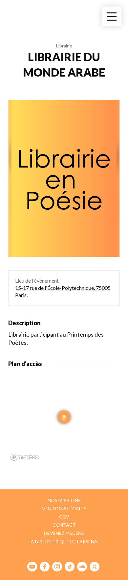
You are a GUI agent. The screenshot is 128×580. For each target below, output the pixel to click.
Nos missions (64, 500)
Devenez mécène (64, 533)
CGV (64, 516)
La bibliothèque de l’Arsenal (64, 541)
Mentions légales (64, 508)
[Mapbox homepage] (24, 457)
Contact (64, 525)
